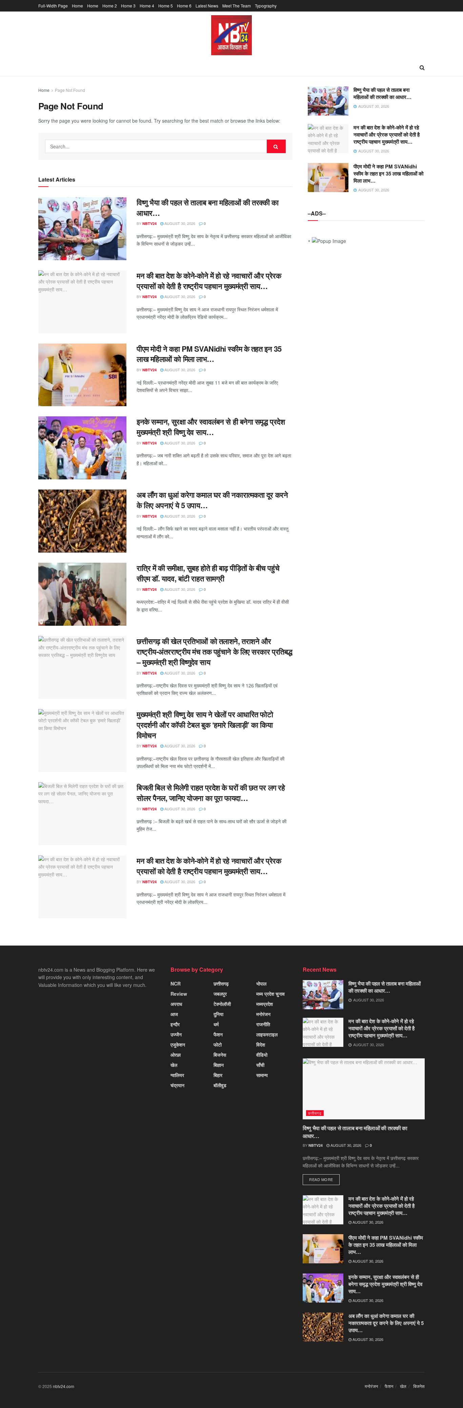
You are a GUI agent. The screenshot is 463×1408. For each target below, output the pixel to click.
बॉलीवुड (220, 1085)
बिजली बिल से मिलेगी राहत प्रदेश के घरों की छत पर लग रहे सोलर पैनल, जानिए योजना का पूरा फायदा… (211, 792)
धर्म (216, 1024)
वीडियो (261, 1054)
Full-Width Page (53, 5)
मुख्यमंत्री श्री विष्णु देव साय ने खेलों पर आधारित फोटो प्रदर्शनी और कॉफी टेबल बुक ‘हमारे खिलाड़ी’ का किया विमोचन (205, 725)
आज (174, 1014)
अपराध (176, 1003)
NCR (175, 983)
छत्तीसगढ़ (221, 983)
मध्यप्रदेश (264, 1003)
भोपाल (261, 983)
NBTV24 (149, 223)
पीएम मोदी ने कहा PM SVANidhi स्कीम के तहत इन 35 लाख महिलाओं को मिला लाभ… (209, 354)
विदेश (260, 1044)
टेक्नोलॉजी (222, 1003)
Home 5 (165, 5)
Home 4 (147, 5)
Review (178, 993)
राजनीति (263, 1024)
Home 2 (109, 5)
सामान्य (262, 1075)
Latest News (207, 5)
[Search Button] (276, 146)
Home (77, 5)
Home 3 (128, 5)
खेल (173, 1064)
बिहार (218, 1075)
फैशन (218, 1034)
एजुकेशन (177, 1044)
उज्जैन (176, 1034)
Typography (266, 5)
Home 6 (184, 5)
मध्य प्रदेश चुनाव (270, 993)
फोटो (218, 1044)
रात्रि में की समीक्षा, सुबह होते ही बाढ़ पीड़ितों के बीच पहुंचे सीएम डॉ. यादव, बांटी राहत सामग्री (208, 573)
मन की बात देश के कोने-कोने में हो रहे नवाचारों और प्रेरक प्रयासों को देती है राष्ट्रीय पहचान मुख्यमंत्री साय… (209, 280)
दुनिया (218, 1014)
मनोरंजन (263, 1014)
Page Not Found (70, 90)
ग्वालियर (177, 1075)
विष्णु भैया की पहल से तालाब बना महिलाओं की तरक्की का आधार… (208, 207)
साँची (260, 1064)
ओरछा (175, 1054)
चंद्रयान (177, 1085)
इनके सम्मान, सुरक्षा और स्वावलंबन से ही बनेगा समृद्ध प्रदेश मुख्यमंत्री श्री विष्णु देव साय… (211, 426)
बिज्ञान (219, 1064)
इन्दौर (175, 1024)
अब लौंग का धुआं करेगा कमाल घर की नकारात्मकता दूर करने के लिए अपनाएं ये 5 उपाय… (212, 500)
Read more (321, 1179)
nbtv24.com (63, 1386)
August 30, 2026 (179, 223)
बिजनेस (220, 1054)
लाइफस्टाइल (267, 1034)
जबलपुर (220, 993)
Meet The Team (236, 5)
